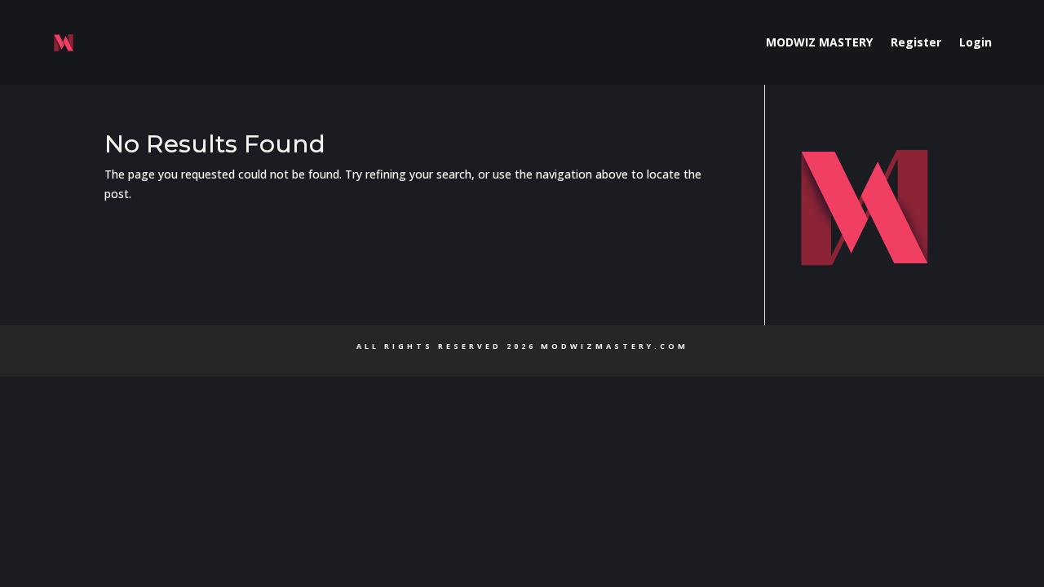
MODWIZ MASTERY (819, 42)
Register (916, 42)
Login (975, 42)
